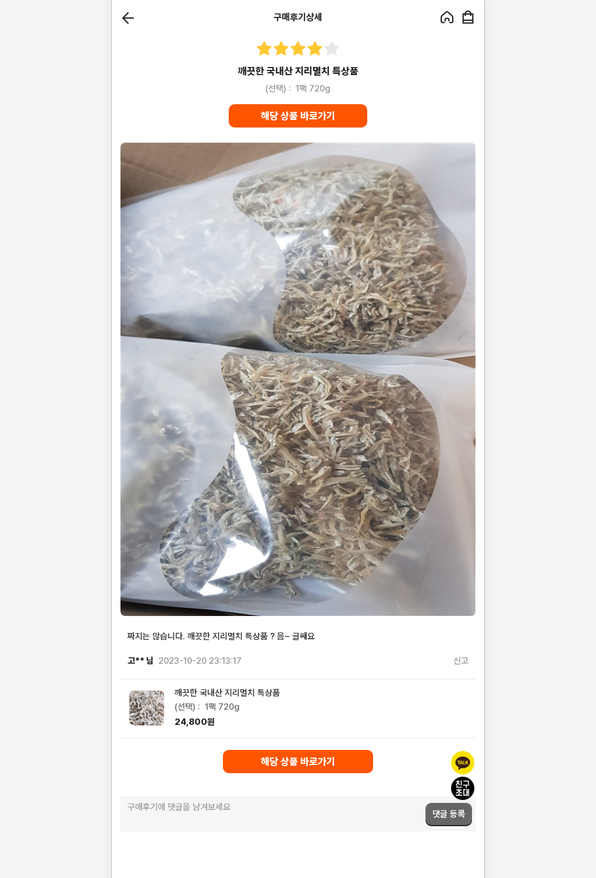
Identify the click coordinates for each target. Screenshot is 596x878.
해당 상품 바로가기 (298, 116)
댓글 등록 (448, 814)
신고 (461, 661)
